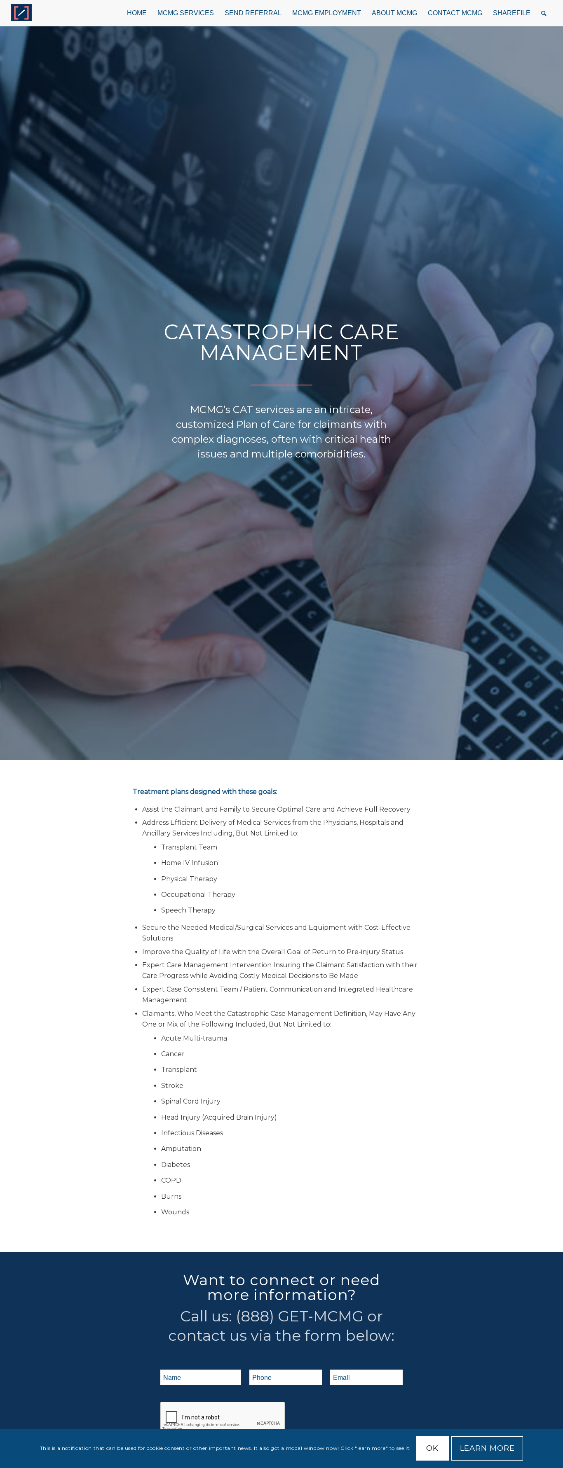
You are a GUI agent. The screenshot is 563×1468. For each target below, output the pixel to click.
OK (432, 1448)
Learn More (487, 1448)
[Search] (544, 13)
